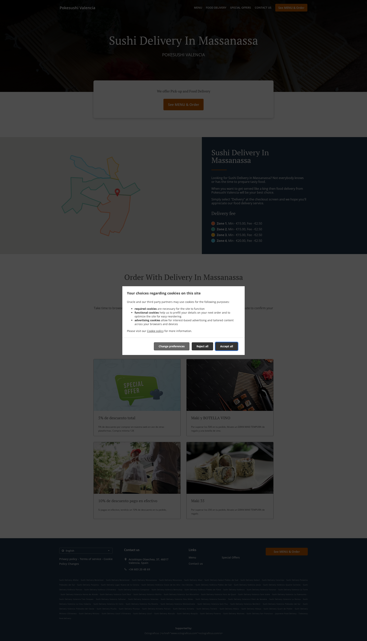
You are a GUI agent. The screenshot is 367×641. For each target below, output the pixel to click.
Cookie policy (155, 331)
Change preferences (172, 346)
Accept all (226, 346)
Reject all (202, 346)
